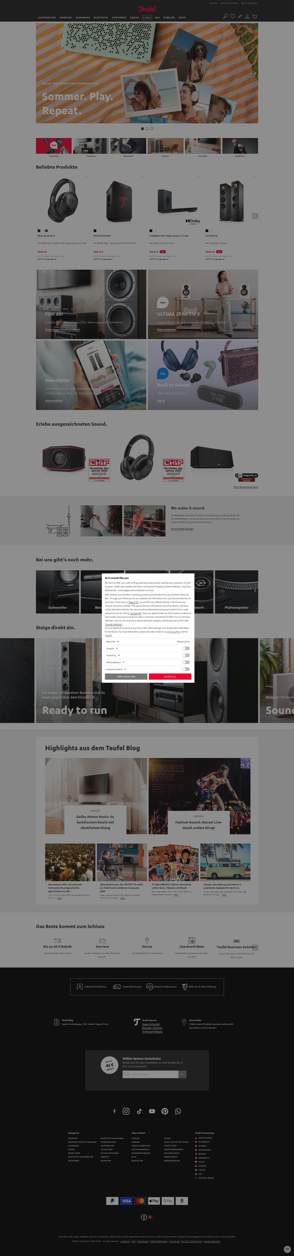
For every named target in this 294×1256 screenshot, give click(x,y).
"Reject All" (133, 602)
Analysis (110, 648)
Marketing (111, 655)
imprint (108, 635)
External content (114, 669)
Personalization (113, 662)
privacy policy (173, 631)
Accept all (170, 676)
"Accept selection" (113, 624)
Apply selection (126, 676)
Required (110, 641)
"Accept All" (135, 613)
